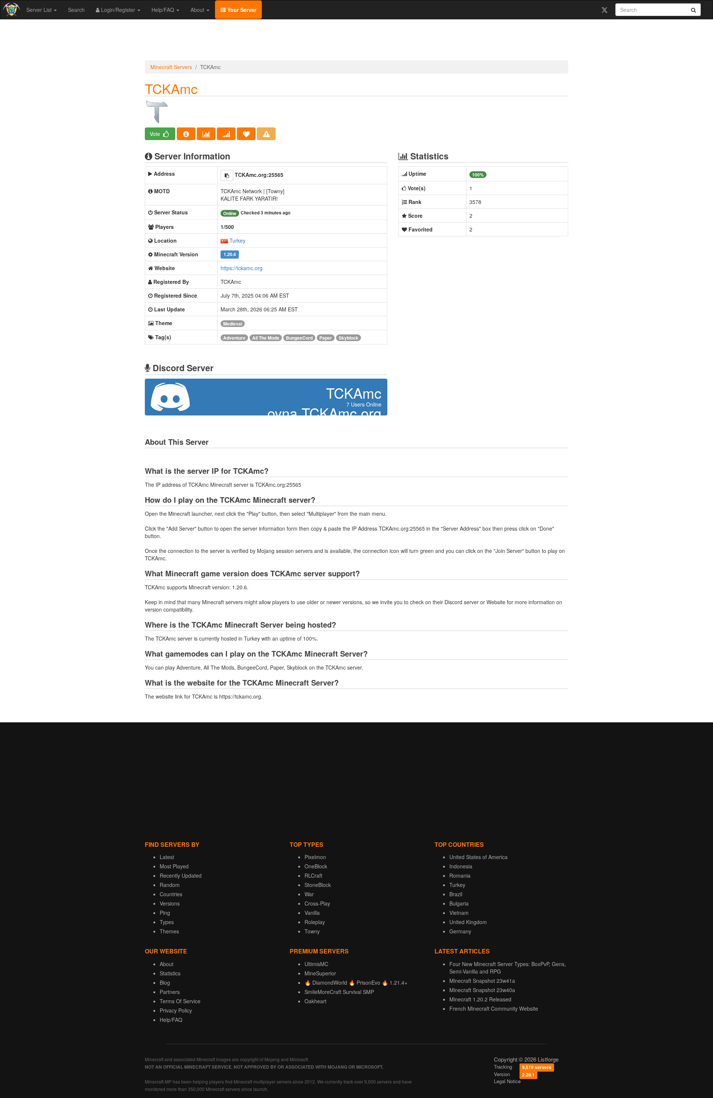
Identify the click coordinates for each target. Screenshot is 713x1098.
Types (167, 922)
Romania (460, 875)
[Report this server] (266, 133)
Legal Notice (507, 1081)
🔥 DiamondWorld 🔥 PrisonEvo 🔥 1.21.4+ (356, 982)
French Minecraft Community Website (493, 1008)
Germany (460, 931)
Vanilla (312, 912)
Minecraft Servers (171, 67)
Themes (169, 931)
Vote (156, 133)
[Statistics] (206, 133)
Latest (167, 857)
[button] (227, 175)
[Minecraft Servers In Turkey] (224, 240)
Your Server (241, 9)
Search (76, 9)
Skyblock (348, 337)
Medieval (232, 323)
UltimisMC (316, 964)
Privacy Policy (176, 1010)
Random (170, 884)
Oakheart (315, 1001)
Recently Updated (181, 875)
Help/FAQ (164, 9)
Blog (165, 982)
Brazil (455, 894)
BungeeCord (299, 337)
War (309, 894)
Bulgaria (459, 903)
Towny (312, 931)
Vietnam (459, 912)
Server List (39, 9)
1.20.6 (230, 255)
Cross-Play (317, 903)
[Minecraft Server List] (10, 9)
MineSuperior (320, 973)
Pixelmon (315, 857)
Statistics (170, 973)
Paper (325, 337)
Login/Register (118, 9)
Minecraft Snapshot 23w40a (482, 990)
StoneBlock (318, 884)
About (198, 9)
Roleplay (315, 922)
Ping (165, 912)
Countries (171, 894)
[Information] (186, 133)
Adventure (234, 337)
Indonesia (460, 866)
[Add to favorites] (246, 133)
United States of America (478, 857)
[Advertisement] (356, 41)
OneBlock (316, 866)
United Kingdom (468, 922)
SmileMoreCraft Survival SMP (339, 991)
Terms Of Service (180, 1001)
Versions (170, 903)
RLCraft (313, 875)
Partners (170, 991)
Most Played (174, 866)
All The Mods (265, 337)
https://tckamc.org (242, 268)
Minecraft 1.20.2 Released (480, 999)
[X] (604, 9)
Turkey (237, 240)
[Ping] (226, 133)
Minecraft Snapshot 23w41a (482, 980)
